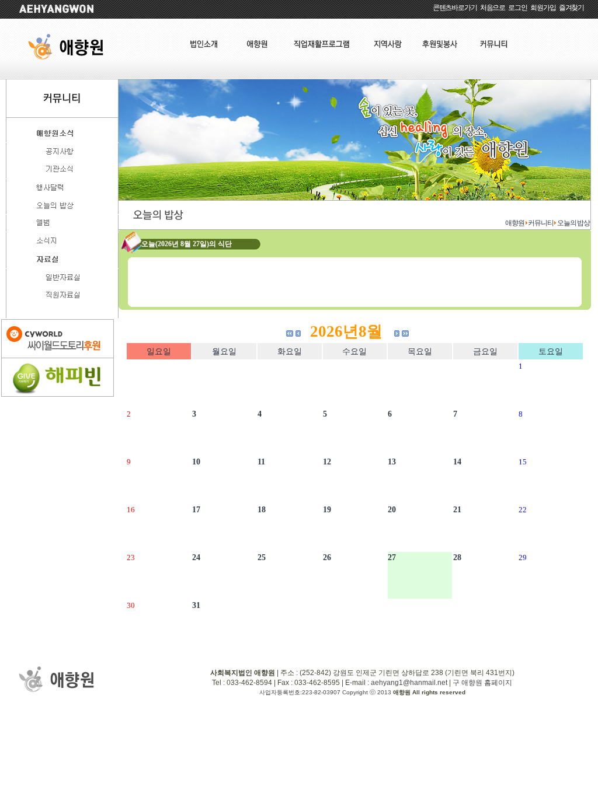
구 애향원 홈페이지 (482, 683)
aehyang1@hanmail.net (409, 683)
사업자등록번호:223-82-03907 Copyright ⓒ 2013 (326, 692)
